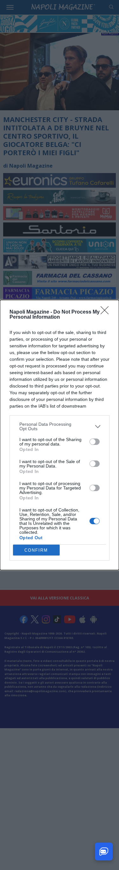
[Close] (107, 312)
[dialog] (59, 435)
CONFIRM (36, 550)
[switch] (94, 442)
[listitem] (59, 426)
